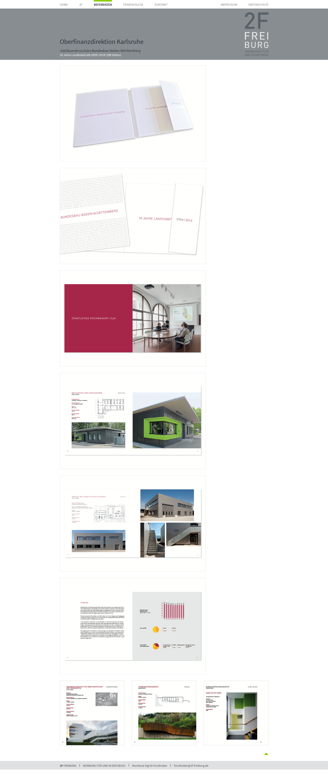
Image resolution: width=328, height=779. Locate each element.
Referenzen (103, 4)
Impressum (229, 4)
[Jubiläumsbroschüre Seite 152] (133, 268)
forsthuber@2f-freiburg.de (191, 765)
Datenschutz (258, 4)
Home (64, 4)
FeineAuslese (133, 4)
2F (80, 4)
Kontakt (161, 4)
